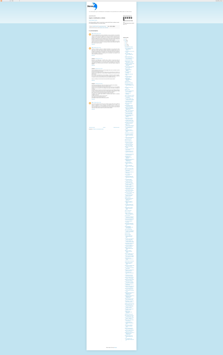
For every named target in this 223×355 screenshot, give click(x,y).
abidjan (101, 27)
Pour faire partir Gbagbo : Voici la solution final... (129, 113)
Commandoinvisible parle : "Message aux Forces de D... (129, 177)
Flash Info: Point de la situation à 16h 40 (128, 77)
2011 (125, 40)
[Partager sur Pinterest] (114, 26)
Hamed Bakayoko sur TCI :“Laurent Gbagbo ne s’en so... (129, 85)
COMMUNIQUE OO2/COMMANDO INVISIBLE (128, 79)
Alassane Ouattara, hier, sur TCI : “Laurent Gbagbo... (129, 254)
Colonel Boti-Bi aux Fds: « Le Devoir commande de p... (129, 305)
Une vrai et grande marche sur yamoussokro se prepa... (129, 127)
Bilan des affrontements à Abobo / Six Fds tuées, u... (129, 328)
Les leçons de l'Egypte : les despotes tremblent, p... (129, 246)
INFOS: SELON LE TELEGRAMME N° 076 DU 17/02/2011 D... (129, 227)
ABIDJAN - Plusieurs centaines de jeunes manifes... (128, 251)
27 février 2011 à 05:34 (98, 83)
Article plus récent (92, 127)
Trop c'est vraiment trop (128, 229)
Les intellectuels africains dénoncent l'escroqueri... (129, 275)
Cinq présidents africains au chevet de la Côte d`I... (129, 243)
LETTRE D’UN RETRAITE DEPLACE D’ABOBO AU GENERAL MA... (129, 108)
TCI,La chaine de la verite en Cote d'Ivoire (129, 268)
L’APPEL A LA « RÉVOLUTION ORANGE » (129, 125)
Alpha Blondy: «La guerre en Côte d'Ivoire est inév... (129, 301)
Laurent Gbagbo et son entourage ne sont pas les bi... (129, 339)
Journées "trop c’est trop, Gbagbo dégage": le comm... (129, 263)
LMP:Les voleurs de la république (128, 103)
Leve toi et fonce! (127, 215)
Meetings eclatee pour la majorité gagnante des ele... (129, 336)
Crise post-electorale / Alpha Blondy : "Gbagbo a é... (129, 318)
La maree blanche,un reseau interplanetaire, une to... (129, 188)
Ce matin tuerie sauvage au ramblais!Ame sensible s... (129, 217)
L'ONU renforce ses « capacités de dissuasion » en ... (129, 273)
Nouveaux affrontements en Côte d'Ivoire (129, 170)
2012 (125, 39)
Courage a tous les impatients (128, 93)
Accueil (104, 127)
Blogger (115, 347)
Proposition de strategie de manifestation (129, 284)
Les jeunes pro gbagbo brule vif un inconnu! (129, 149)
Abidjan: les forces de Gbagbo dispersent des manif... (129, 248)
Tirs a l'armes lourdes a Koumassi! (128, 221)
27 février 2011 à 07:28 (97, 102)
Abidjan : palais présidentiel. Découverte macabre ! (129, 111)
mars (126, 44)
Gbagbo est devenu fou (128, 56)
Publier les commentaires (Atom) (98, 129)
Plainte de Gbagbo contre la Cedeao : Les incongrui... (129, 278)
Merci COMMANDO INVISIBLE (128, 72)
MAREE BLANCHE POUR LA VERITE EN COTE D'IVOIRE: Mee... (129, 160)
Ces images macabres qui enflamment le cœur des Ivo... (129, 205)
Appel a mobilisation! (128, 210)
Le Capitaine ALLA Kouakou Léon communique (129, 154)
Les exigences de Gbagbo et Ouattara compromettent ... (129, 231)
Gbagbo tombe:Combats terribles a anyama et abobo (129, 208)
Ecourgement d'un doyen (129, 46)
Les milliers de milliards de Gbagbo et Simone (129, 307)
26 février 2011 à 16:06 (98, 68)
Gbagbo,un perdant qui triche (129, 303)
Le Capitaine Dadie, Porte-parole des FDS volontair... (129, 121)
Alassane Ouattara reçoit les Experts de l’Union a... (129, 331)
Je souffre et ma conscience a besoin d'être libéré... (129, 239)
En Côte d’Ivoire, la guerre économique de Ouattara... (129, 282)
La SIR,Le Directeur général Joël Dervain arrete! (129, 138)
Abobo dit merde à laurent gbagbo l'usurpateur (129, 195)
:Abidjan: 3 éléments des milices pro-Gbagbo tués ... (129, 213)
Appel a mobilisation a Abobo (129, 95)
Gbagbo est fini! (127, 89)
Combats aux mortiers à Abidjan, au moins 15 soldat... (128, 202)
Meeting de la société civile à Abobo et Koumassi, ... (129, 270)
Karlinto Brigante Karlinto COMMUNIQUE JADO (129, 106)
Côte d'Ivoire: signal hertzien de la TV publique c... (129, 91)
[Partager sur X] (112, 26)
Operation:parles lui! (128, 139)
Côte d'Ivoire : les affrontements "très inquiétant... (128, 157)
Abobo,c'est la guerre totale (129, 168)
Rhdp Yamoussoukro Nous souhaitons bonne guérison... (129, 116)
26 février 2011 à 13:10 (97, 33)
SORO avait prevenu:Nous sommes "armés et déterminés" (129, 199)
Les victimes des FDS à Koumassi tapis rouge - (129, 182)
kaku (92, 33)
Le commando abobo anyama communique (129, 180)
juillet (126, 41)
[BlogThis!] (111, 26)
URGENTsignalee (127, 81)
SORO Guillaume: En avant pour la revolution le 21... (129, 299)
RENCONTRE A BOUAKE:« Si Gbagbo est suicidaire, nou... (129, 224)
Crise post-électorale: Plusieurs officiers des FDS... (129, 163)
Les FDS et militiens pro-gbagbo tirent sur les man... (129, 236)
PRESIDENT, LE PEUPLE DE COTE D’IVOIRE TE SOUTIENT (129, 64)
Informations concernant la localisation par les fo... (129, 123)
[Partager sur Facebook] (113, 26)
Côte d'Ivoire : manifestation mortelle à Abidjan (129, 184)
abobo (103, 27)
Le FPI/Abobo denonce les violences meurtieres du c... (129, 152)
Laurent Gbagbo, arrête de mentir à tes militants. (129, 101)
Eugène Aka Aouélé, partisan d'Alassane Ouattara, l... (129, 280)
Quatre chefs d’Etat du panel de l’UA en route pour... (129, 219)
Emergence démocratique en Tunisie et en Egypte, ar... (129, 286)
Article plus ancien (116, 127)
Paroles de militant (128, 234)
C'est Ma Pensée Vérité (128, 60)
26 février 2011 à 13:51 (97, 47)
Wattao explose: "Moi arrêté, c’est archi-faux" (129, 320)
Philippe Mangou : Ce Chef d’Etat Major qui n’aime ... (129, 62)
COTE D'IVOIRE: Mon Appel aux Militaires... (129, 97)
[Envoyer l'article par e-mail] (108, 26)
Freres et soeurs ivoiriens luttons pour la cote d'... (129, 118)
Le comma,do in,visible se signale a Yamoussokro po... (129, 135)
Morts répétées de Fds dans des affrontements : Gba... (129, 316)
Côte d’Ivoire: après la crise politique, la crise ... (129, 309)
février (126, 45)
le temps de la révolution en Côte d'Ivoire (129, 172)
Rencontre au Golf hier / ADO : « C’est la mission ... (129, 193)
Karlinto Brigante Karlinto (93, 20)
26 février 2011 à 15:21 (98, 58)
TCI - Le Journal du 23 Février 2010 (128, 174)
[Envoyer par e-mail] (110, 26)
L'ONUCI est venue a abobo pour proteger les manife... (129, 256)
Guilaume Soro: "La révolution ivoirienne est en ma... (129, 259)
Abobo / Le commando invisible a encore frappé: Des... (129, 166)
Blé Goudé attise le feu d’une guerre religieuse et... (129, 67)
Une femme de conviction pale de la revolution (129, 142)
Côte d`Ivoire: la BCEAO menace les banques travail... (128, 326)
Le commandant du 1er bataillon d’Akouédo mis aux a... (129, 323)
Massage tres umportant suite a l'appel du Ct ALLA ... (129, 266)
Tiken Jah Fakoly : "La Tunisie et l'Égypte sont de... (129, 54)
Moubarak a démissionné (129, 314)
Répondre (93, 44)
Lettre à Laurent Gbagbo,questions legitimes (128, 69)
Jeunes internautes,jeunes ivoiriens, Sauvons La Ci (129, 289)
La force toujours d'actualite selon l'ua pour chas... (129, 191)
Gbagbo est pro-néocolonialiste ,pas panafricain (128, 312)
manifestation (106, 27)
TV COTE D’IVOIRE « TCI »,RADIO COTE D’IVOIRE (129, 99)
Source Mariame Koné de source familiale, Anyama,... (129, 49)
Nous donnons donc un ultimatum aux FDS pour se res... (129, 131)
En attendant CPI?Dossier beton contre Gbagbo (129, 145)
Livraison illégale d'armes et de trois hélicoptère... (129, 58)
